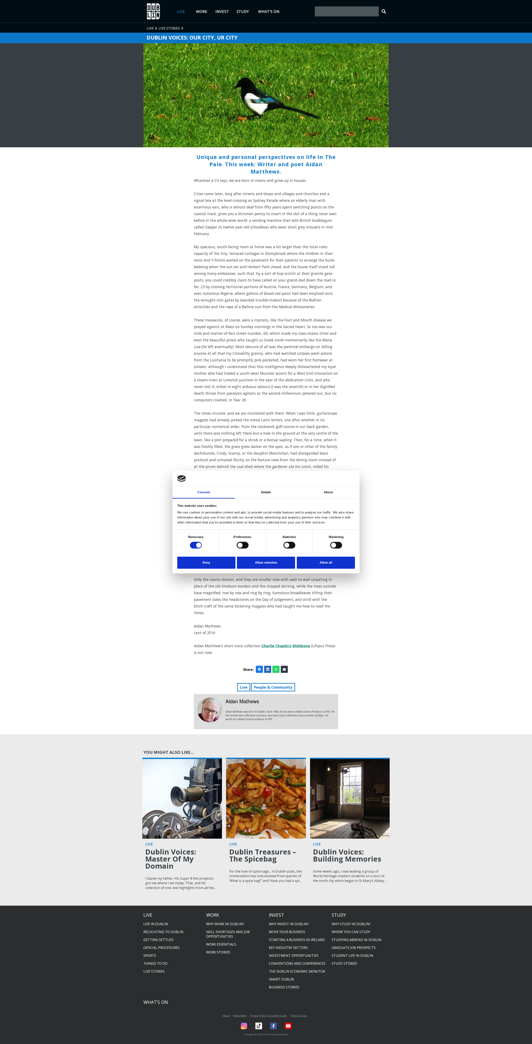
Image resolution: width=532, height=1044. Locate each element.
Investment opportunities (293, 955)
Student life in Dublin (352, 955)
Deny (206, 562)
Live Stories (154, 971)
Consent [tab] (203, 492)
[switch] (243, 545)
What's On (269, 11)
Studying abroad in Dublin (356, 939)
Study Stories (344, 963)
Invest (222, 11)
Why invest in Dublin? (289, 924)
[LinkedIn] (267, 669)
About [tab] (328, 492)
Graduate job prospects (354, 947)
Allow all (326, 562)
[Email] (284, 669)
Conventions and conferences (297, 963)
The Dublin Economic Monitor (297, 971)
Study (242, 11)
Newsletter (240, 1015)
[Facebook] (259, 669)
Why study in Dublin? (351, 924)
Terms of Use (298, 1015)
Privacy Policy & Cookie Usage (268, 1015)
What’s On (155, 1002)
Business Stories (284, 987)
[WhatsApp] (276, 669)
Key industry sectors (288, 947)
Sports (149, 955)
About (226, 1015)
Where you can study (351, 932)
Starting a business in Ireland (297, 939)
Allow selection (266, 562)
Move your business (287, 932)
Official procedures (161, 947)
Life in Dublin (155, 924)
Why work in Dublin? (225, 924)
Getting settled (158, 939)
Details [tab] (266, 492)
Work (201, 11)
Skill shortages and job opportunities (228, 934)
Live (181, 11)
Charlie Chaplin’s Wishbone (285, 645)
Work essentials (221, 944)
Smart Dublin (281, 979)
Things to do (155, 963)
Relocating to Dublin (163, 932)
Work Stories (218, 952)
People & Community (273, 687)
